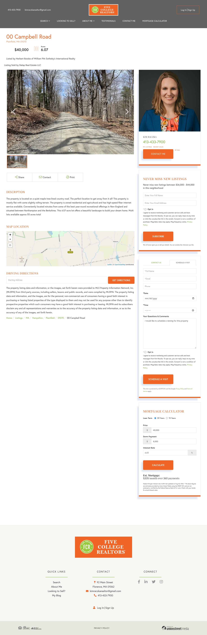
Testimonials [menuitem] (108, 21)
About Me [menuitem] (56, 586)
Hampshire (37, 317)
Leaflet (109, 265)
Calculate (158, 465)
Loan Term (147, 418)
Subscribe (158, 236)
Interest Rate (149, 448)
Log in (183, 10)
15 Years (172, 418)
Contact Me (158, 153)
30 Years (160, 418)
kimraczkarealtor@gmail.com (38, 10)
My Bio (177, 150)
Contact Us (156, 263)
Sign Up (191, 10)
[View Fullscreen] (10, 245)
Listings (19, 317)
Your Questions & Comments (156, 316)
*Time (145, 305)
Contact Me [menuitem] (129, 21)
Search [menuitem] (44, 21)
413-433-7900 (14, 10)
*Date (145, 293)
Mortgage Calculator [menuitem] (154, 21)
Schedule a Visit (183, 263)
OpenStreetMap (120, 265)
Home (9, 317)
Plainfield (50, 317)
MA (27, 317)
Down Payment (150, 436)
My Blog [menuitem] (56, 595)
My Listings (147, 147)
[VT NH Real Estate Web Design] (175, 628)
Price (145, 425)
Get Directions (121, 280)
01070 (61, 317)
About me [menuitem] (87, 21)
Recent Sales (158, 147)
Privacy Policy (180, 389)
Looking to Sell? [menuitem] (66, 21)
